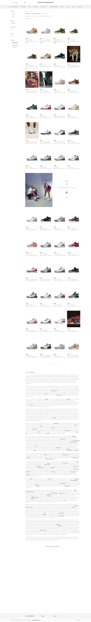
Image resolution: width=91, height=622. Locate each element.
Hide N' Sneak (54, 493)
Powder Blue (56, 423)
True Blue (68, 399)
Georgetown (76, 468)
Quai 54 (73, 507)
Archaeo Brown (63, 483)
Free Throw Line (76, 440)
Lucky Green (48, 494)
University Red (61, 512)
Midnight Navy (35, 497)
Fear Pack (54, 417)
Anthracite (74, 436)
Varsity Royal (40, 467)
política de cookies (36, 620)
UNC (77, 461)
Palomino (49, 495)
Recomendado (15, 42)
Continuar (78, 620)
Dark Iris (38, 485)
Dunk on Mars (62, 493)
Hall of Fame (62, 439)
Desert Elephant (74, 480)
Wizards (32, 498)
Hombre (13, 13)
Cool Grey (31, 404)
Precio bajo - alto (15, 45)
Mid (13, 35)
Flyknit (36, 446)
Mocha (35, 450)
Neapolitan (77, 478)
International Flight (73, 441)
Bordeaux (77, 450)
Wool (39, 431)
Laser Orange (76, 466)
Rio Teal (47, 433)
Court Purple (38, 466)
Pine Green (28, 471)
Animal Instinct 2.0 (49, 458)
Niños (13, 16)
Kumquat (50, 478)
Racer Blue (52, 467)
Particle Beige (70, 450)
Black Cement (54, 390)
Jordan (13, 23)
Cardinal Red (67, 485)
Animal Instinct (75, 457)
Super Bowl (60, 525)
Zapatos (26, 11)
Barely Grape (47, 464)
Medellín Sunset (43, 530)
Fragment (44, 514)
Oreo (32, 495)
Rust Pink (53, 471)
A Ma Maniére (61, 515)
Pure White (68, 448)
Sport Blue (34, 429)
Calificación (14, 47)
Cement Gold (59, 394)
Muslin (37, 484)
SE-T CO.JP (65, 463)
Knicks (28, 457)
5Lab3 (41, 426)
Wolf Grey (53, 427)
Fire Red (46, 399)
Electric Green (73, 471)
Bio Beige (58, 524)
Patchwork (28, 474)
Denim (48, 463)
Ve (66, 197)
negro (44, 512)
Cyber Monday (67, 430)
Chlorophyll (58, 447)
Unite (46, 393)
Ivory (66, 500)
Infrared (75, 424)
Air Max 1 (46, 454)
